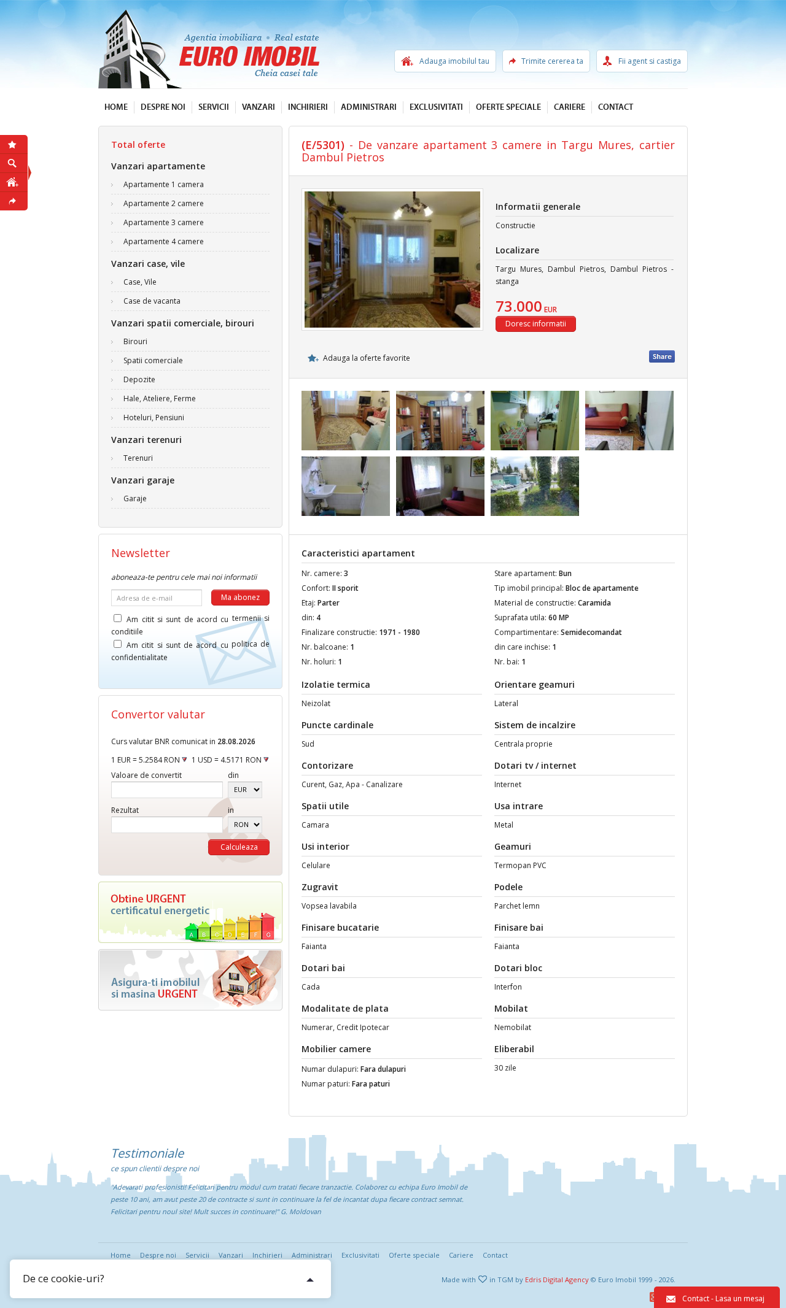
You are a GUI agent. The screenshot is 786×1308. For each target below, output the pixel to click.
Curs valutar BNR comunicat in (183, 741)
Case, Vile (140, 282)
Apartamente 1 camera (163, 184)
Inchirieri (308, 107)
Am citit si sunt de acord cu (190, 621)
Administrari (369, 107)
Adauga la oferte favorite (366, 358)
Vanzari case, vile (148, 263)
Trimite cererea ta (552, 61)
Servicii (213, 107)
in (231, 810)
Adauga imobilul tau (454, 61)
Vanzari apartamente (158, 166)
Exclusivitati (436, 107)
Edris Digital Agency (557, 1279)
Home (116, 107)
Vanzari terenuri (146, 439)
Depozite (139, 379)
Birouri (135, 341)
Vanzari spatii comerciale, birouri (182, 323)
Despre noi (163, 107)
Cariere (569, 107)
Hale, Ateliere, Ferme (159, 398)
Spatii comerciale (153, 360)
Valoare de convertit (146, 775)
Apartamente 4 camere (163, 241)
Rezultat (125, 810)
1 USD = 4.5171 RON (227, 760)
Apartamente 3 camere (163, 222)
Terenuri (138, 458)
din (233, 775)
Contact (615, 107)
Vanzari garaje (142, 480)
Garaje (135, 498)
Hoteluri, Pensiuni (153, 417)
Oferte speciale (508, 107)
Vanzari (258, 107)
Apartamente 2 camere (163, 203)
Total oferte (138, 144)
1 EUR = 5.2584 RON (146, 760)
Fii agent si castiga (649, 61)
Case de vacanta (152, 301)
